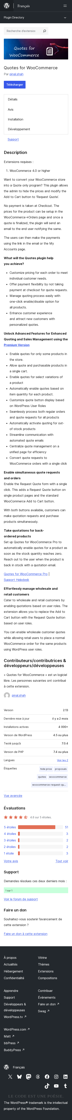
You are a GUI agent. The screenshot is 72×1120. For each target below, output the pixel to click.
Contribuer (45, 991)
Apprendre (11, 991)
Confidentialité (14, 978)
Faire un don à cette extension (25, 934)
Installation (15, 119)
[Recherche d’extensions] (44, 31)
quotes (42, 776)
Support (13, 139)
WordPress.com (17, 1029)
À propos (10, 958)
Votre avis (11, 861)
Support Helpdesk (16, 580)
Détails (12, 99)
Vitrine (42, 958)
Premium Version (17, 345)
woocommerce (58, 776)
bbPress (11, 1043)
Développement (19, 129)
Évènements (46, 997)
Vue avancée (13, 796)
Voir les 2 (62, 760)
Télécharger (14, 84)
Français (19, 1067)
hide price (46, 769)
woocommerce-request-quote (50, 784)
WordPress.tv (15, 1017)
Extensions (46, 971)
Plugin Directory (14, 17)
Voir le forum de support (21, 899)
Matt (9, 1036)
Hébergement (13, 971)
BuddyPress (14, 1050)
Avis (10, 109)
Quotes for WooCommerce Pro (26, 574)
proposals (61, 769)
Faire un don (49, 1004)
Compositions (47, 978)
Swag (44, 1011)
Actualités (10, 964)
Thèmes (43, 964)
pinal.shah (16, 74)
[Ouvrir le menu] (66, 6)
